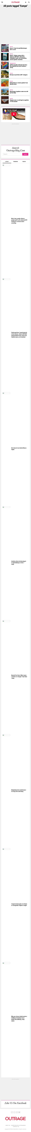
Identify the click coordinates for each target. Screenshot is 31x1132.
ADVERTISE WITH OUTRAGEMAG (18, 1125)
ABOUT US (7, 1125)
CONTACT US (16, 1126)
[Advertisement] (15, 25)
